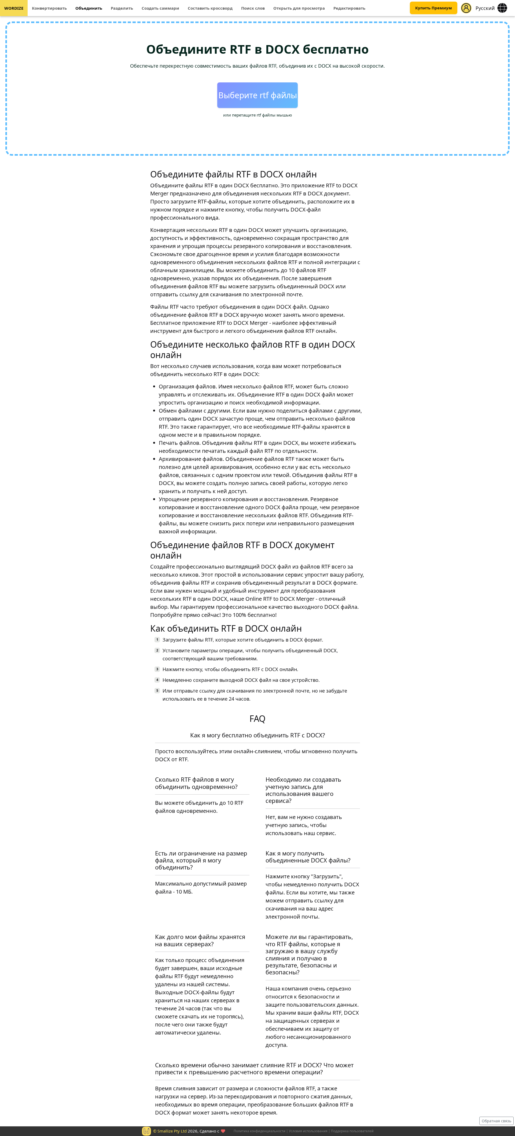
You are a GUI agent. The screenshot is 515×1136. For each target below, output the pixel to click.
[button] (466, 8)
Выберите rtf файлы (257, 95)
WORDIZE (13, 8)
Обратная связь (496, 1120)
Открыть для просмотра (299, 8)
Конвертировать (49, 8)
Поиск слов (253, 8)
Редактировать (349, 8)
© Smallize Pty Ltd (170, 1131)
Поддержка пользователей (352, 1131)
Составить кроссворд (210, 8)
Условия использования (308, 1131)
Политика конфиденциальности (259, 1131)
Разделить (122, 8)
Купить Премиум (433, 8)
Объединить (88, 8)
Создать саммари (160, 8)
